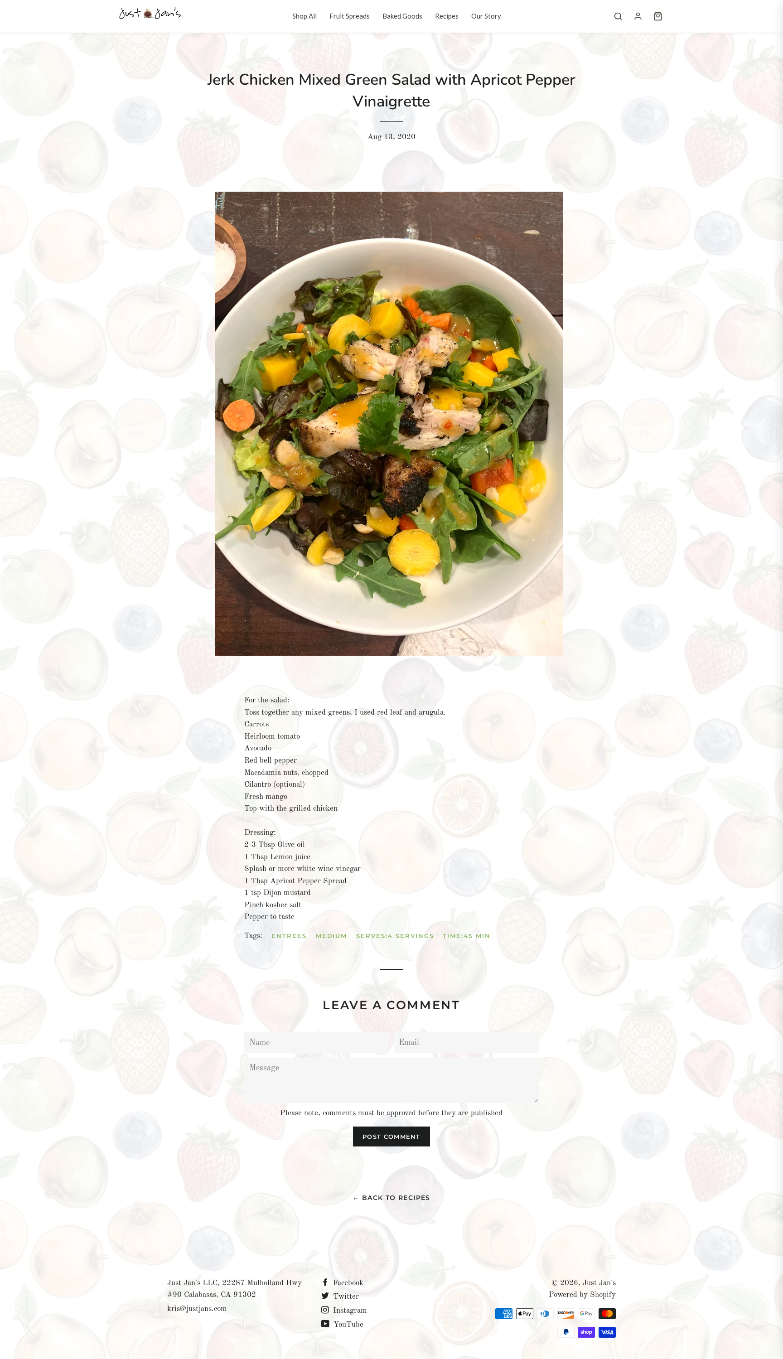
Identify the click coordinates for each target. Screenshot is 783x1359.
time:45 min (466, 935)
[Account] (638, 16)
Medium (332, 935)
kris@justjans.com (197, 1309)
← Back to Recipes (391, 1198)
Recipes (447, 16)
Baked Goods (402, 16)
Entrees (289, 935)
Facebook (347, 1283)
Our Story (486, 16)
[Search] (618, 16)
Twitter (345, 1297)
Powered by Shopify (582, 1295)
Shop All (304, 16)
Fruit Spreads (349, 16)
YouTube (347, 1325)
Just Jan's (599, 1283)
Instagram (349, 1311)
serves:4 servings (395, 935)
